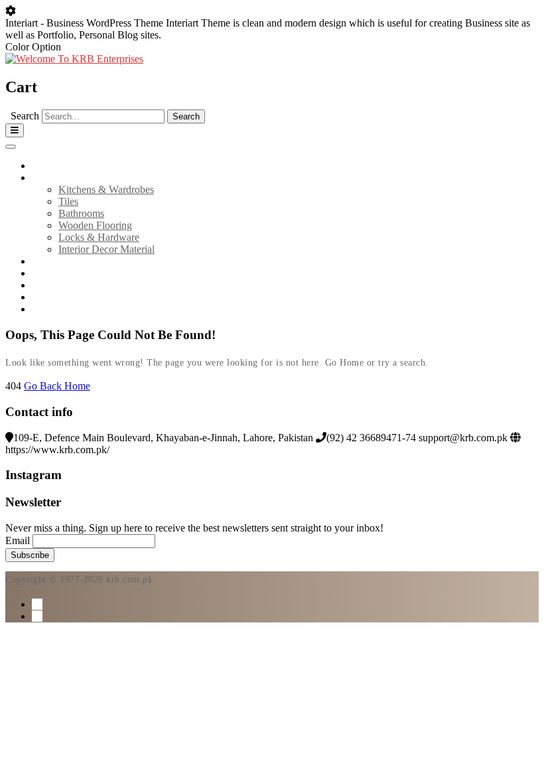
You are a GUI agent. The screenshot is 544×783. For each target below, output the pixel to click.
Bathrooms (81, 213)
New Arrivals (60, 261)
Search (25, 115)
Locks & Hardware (98, 237)
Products (50, 177)
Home (45, 165)
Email (17, 540)
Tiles (68, 201)
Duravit (48, 273)
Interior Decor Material (106, 249)
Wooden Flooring (95, 225)
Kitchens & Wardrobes (106, 189)
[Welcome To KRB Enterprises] (74, 58)
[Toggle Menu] (10, 147)
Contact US (56, 297)
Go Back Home (57, 386)
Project (46, 285)
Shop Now (55, 309)
